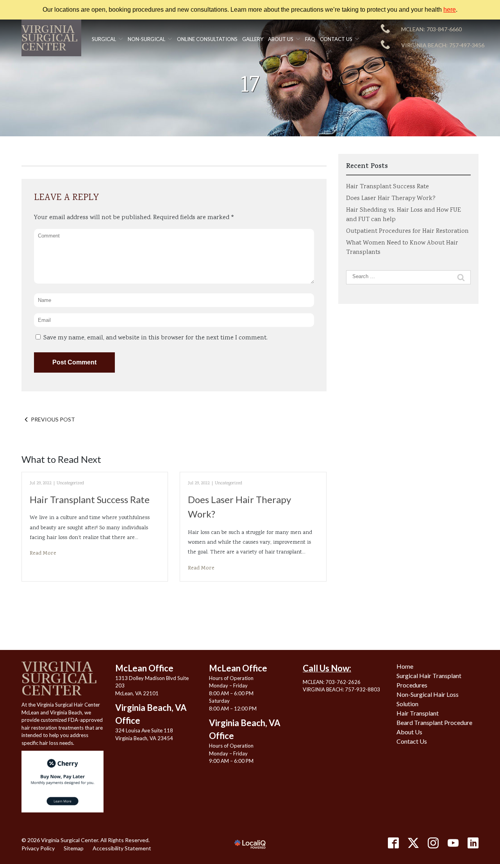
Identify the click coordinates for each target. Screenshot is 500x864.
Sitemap (74, 848)
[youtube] (453, 842)
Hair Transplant (417, 713)
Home (404, 666)
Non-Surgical (146, 39)
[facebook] (393, 842)
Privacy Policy (38, 848)
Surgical (104, 39)
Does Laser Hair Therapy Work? (391, 198)
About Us (280, 39)
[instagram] (433, 842)
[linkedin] (473, 842)
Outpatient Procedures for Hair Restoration (407, 231)
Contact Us (336, 39)
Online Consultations (207, 39)
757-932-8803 (362, 689)
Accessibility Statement (122, 848)
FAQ (310, 39)
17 (250, 86)
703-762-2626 (343, 682)
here (449, 9)
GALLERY (252, 39)
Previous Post (53, 419)
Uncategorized (70, 483)
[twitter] (413, 842)
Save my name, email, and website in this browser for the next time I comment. (155, 338)
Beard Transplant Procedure (434, 722)
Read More (43, 554)
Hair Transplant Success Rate (90, 499)
